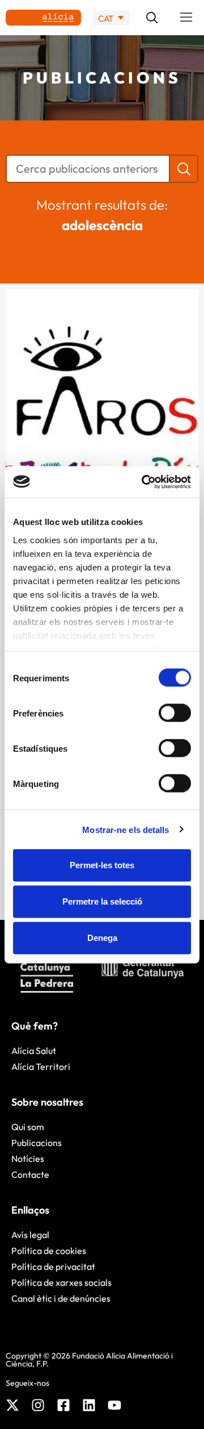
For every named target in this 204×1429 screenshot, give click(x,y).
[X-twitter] (12, 1405)
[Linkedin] (89, 1405)
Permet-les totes (102, 865)
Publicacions (36, 1142)
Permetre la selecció (102, 901)
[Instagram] (38, 1405)
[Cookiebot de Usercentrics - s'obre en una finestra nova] (144, 481)
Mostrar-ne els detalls (125, 829)
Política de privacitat (53, 1266)
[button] (186, 18)
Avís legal (30, 1234)
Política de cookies (48, 1250)
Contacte (30, 1174)
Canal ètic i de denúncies (60, 1298)
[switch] (175, 713)
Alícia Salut (33, 1050)
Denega (102, 938)
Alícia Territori (40, 1066)
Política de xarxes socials (61, 1282)
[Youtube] (114, 1405)
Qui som (27, 1126)
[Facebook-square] (63, 1405)
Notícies (27, 1158)
